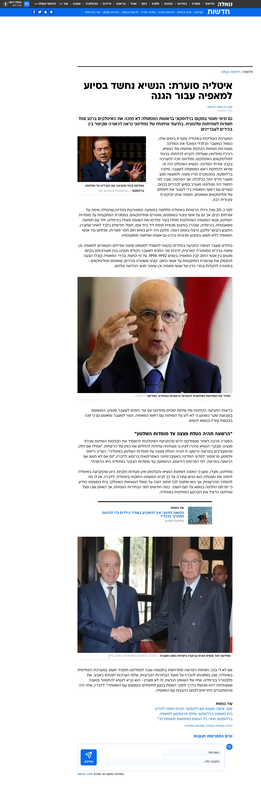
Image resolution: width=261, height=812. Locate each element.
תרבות (168, 4)
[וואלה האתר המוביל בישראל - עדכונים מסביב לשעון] (225, 4)
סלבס (155, 4)
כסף (144, 4)
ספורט (196, 4)
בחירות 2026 (111, 12)
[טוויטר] (39, 12)
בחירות (182, 4)
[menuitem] (207, 4)
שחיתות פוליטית (194, 726)
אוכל (133, 4)
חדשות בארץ (166, 12)
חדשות (210, 4)
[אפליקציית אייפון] (45, 12)
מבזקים (198, 12)
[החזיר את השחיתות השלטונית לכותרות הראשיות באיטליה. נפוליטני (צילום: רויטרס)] (154, 338)
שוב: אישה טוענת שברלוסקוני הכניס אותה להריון (193, 709)
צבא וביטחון (184, 12)
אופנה (77, 4)
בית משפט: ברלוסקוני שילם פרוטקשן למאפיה (195, 714)
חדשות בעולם (130, 12)
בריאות (121, 4)
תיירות (107, 4)
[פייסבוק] (34, 12)
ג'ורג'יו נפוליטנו (223, 726)
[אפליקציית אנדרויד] (51, 12)
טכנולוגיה (92, 4)
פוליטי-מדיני (148, 12)
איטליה (210, 726)
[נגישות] (5, 4)
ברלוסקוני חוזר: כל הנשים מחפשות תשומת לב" (194, 719)
